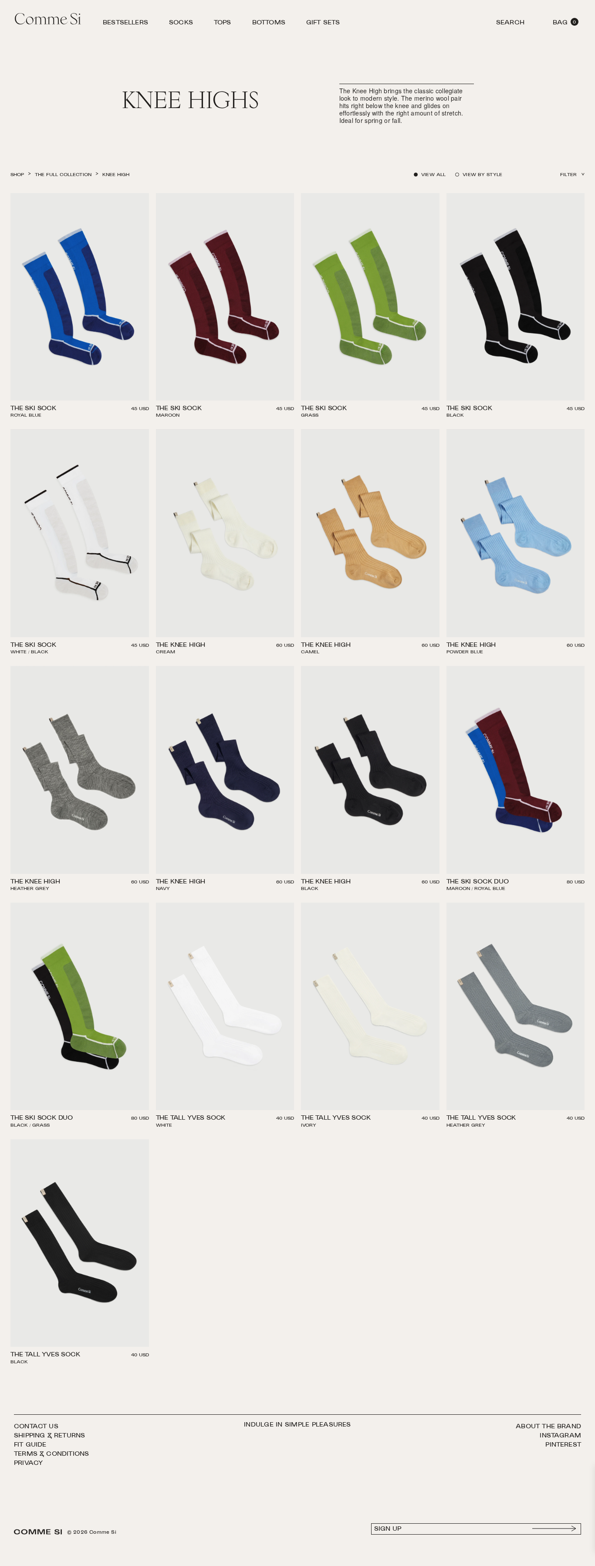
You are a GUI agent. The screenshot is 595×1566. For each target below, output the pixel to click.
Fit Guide (30, 1445)
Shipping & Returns (49, 1436)
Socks (181, 23)
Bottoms (268, 23)
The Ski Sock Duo (477, 882)
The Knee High (181, 645)
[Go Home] (48, 20)
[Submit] (554, 1529)
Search (510, 23)
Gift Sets (323, 23)
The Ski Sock (33, 409)
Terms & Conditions (51, 1454)
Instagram (560, 1436)
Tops (222, 23)
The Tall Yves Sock (191, 1118)
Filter (568, 175)
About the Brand (548, 1427)
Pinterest (563, 1445)
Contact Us (36, 1427)
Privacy (28, 1463)
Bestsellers (125, 23)
